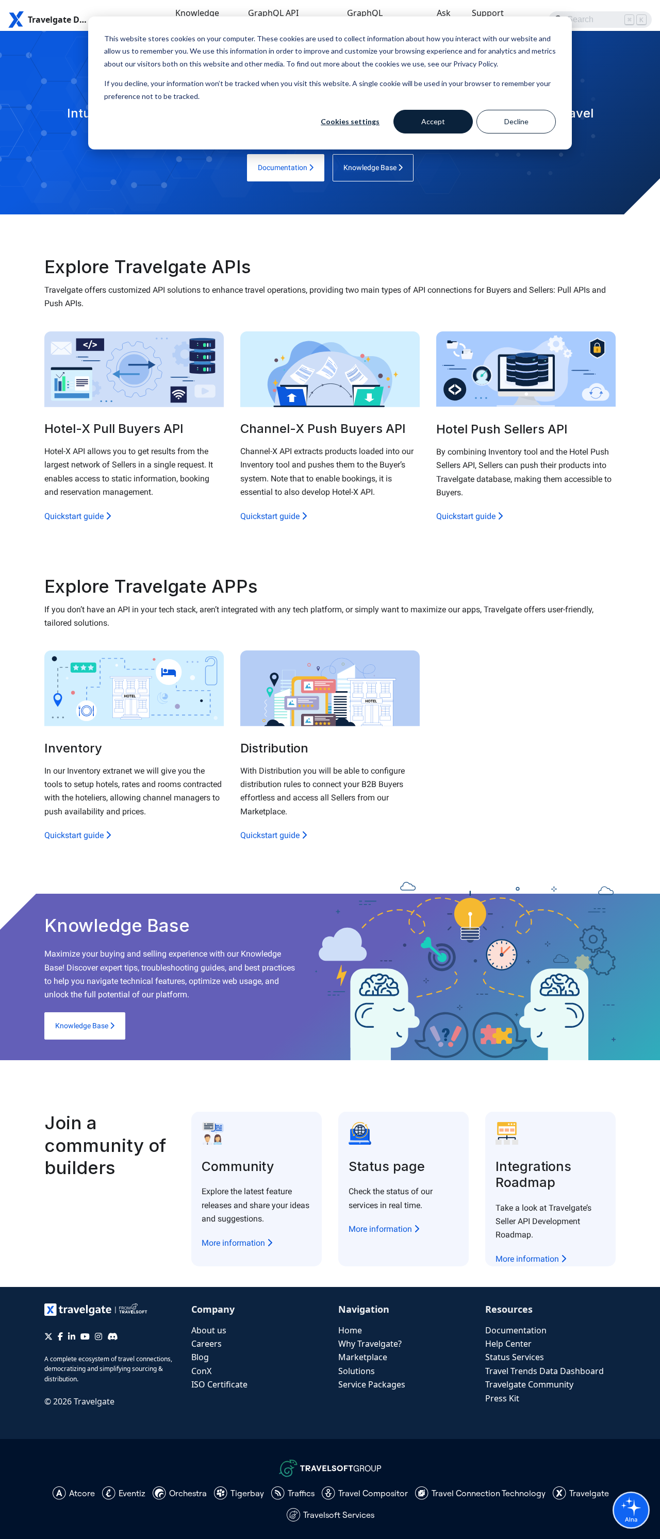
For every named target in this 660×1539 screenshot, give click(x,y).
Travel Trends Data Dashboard (544, 1371)
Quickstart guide (75, 516)
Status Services (514, 1357)
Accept (433, 121)
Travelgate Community (529, 1384)
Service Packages (371, 1384)
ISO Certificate (219, 1384)
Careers (206, 1343)
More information (234, 1243)
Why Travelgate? (370, 1343)
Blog (200, 1357)
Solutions (356, 1371)
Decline (516, 121)
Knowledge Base (370, 167)
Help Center (508, 1343)
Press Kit (502, 1398)
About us (208, 1330)
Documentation (283, 167)
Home (350, 1330)
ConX (201, 1371)
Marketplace (362, 1357)
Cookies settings (350, 121)
